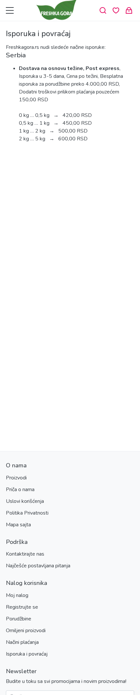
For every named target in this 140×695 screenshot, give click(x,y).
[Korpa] (129, 11)
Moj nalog (17, 595)
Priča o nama (20, 489)
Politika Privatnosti (27, 513)
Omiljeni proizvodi (26, 630)
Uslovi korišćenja (25, 501)
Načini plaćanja (22, 642)
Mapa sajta (18, 524)
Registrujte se (22, 607)
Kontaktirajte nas (25, 554)
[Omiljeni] (116, 11)
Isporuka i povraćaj (27, 654)
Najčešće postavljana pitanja (38, 565)
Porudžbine (18, 618)
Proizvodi (16, 477)
